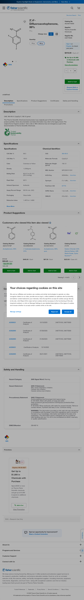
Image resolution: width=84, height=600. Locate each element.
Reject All (54, 312)
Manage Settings (15, 312)
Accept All (67, 312)
